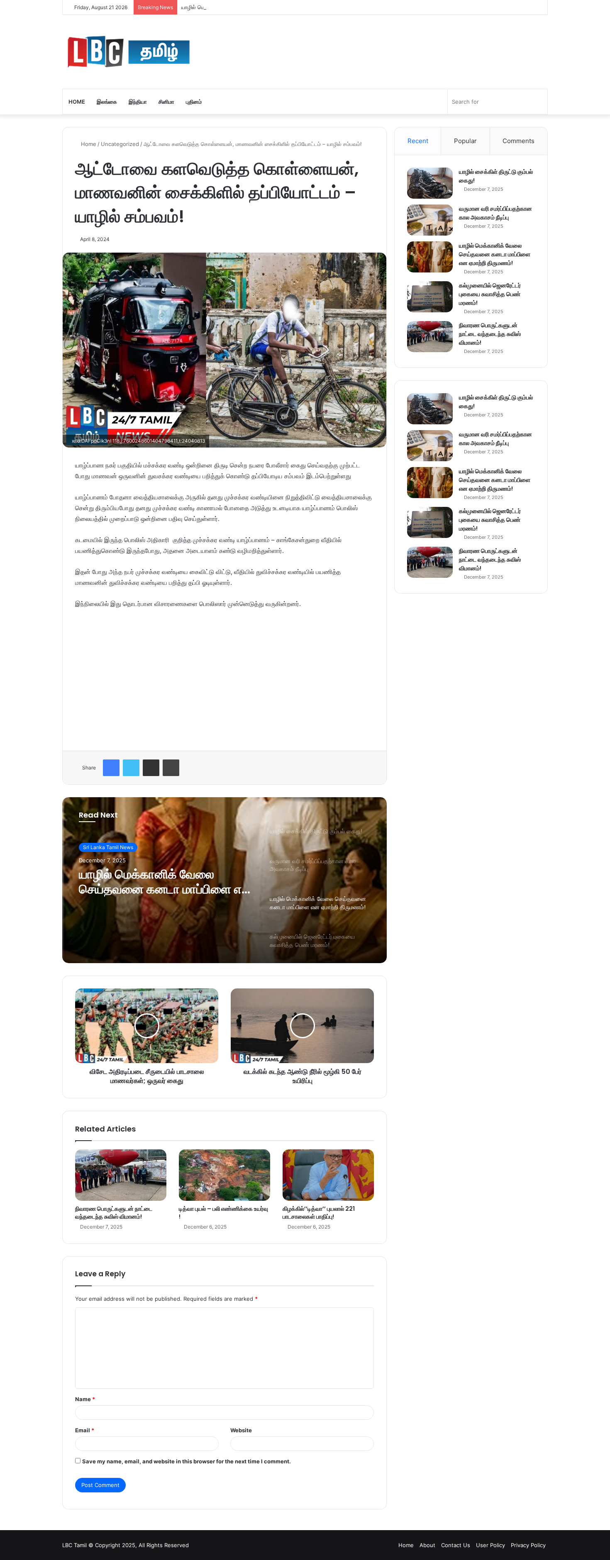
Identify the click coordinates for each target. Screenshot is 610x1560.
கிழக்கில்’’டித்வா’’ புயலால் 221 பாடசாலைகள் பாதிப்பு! (319, 1213)
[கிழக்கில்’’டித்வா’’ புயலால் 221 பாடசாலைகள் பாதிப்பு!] (328, 1175)
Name (85, 1399)
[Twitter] (131, 767)
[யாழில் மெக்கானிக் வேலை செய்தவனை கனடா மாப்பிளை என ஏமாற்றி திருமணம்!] (430, 257)
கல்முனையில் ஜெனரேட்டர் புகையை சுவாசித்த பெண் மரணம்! (490, 294)
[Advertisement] (224, 678)
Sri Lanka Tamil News (108, 847)
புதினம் (194, 101)
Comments (518, 141)
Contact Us (455, 1545)
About (427, 1545)
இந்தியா (138, 101)
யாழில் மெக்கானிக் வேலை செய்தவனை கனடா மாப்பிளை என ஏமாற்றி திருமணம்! (272, 7)
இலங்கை (107, 101)
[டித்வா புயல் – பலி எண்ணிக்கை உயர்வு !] (224, 1175)
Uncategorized (120, 144)
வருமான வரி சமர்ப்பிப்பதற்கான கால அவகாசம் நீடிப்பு (495, 212)
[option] (224, 880)
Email (84, 1430)
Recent (417, 141)
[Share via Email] (151, 767)
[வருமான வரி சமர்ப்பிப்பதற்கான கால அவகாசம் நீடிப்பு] (430, 220)
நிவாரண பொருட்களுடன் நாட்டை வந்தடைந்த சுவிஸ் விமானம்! (113, 1213)
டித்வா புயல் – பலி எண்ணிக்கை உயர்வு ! (223, 1213)
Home (76, 101)
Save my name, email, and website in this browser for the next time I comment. (186, 1461)
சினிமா (166, 101)
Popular (465, 141)
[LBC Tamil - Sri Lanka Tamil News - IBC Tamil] (128, 52)
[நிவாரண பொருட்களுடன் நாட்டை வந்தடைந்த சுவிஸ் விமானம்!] (120, 1175)
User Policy (490, 1545)
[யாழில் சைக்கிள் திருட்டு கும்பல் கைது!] (430, 183)
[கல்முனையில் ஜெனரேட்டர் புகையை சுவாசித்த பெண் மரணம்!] (430, 296)
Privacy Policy (528, 1545)
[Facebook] (111, 767)
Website (241, 1430)
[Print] (171, 767)
